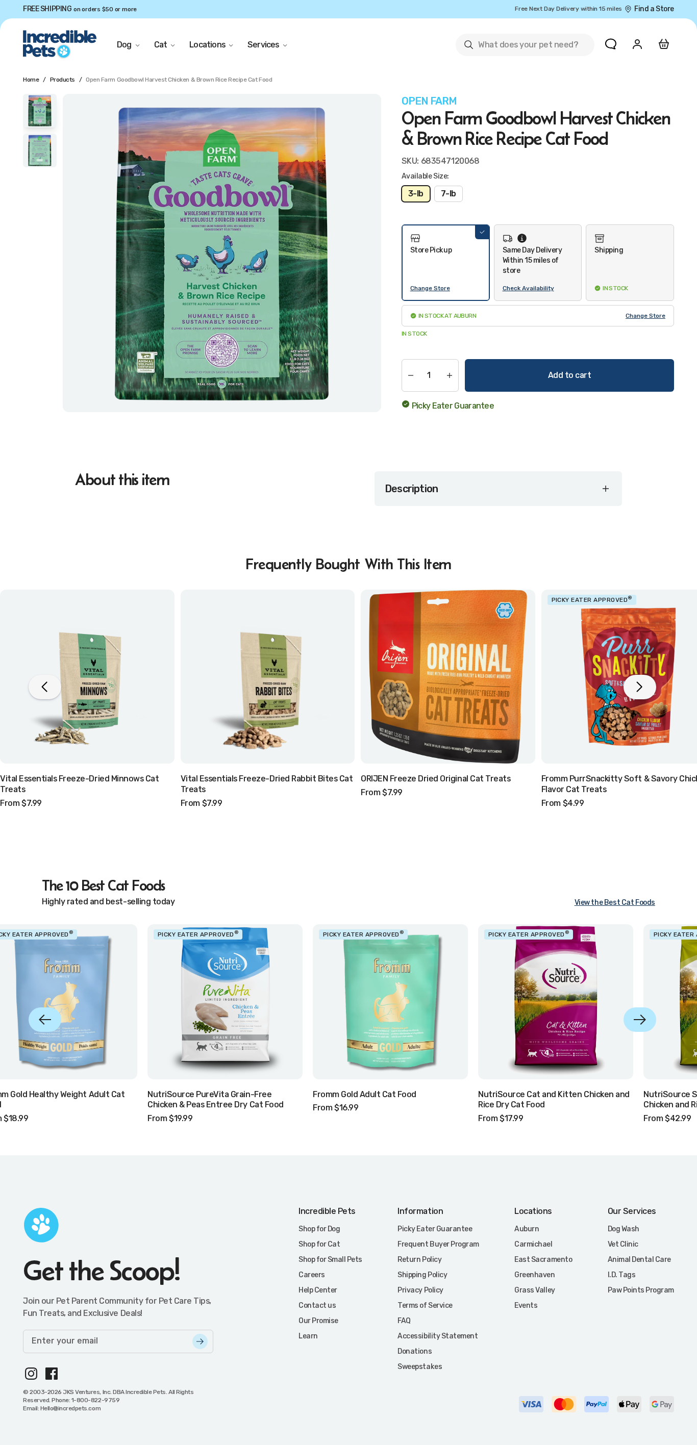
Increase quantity (449, 375)
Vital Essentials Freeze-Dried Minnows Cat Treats (79, 784)
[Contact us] (611, 44)
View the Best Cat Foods (615, 902)
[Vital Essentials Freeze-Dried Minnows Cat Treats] (87, 677)
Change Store (430, 288)
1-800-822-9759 (95, 1400)
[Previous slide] (45, 1019)
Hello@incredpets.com (70, 1408)
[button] (446, 262)
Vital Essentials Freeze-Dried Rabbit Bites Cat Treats (267, 784)
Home (31, 79)
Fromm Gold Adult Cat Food (364, 1094)
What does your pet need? (520, 47)
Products (62, 79)
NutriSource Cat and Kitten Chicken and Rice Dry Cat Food (554, 1099)
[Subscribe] (200, 1341)
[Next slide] (640, 1019)
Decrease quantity (411, 375)
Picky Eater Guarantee (453, 406)
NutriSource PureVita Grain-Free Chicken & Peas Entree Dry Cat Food (215, 1099)
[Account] (637, 44)
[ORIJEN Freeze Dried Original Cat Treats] (448, 677)
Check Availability (528, 288)
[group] (222, 253)
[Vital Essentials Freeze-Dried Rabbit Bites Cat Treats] (268, 677)
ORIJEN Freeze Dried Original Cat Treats (435, 778)
